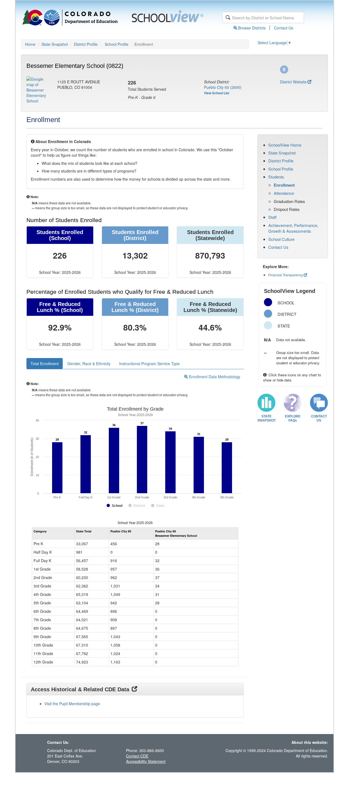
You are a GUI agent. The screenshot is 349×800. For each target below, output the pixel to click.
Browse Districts (252, 28)
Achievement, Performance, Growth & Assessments (293, 228)
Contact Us (283, 28)
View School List (216, 92)
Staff (272, 217)
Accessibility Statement (146, 761)
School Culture (281, 239)
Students (276, 177)
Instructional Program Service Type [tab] (149, 363)
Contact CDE (137, 756)
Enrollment (284, 185)
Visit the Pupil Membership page (72, 703)
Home (30, 44)
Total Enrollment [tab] (45, 363)
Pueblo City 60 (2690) (223, 87)
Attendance (284, 193)
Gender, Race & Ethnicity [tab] (88, 363)
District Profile (86, 44)
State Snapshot (54, 44)
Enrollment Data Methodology (214, 376)
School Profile (116, 44)
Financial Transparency (285, 274)
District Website (293, 81)
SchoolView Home (284, 145)
